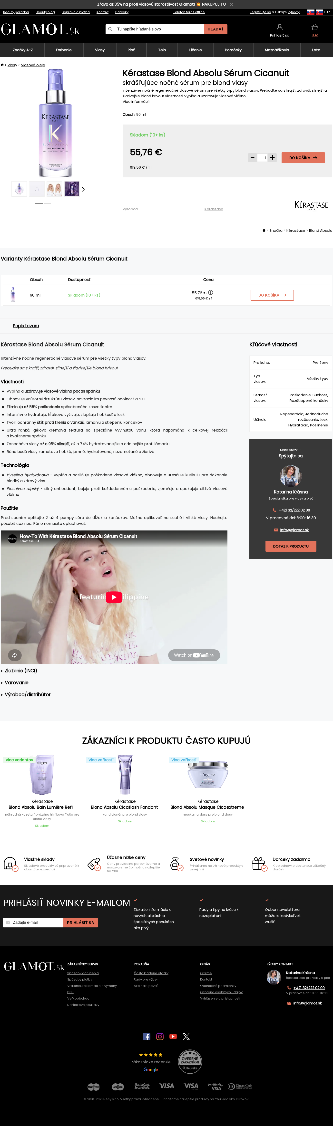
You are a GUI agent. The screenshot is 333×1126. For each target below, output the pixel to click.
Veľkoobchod (78, 998)
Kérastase (214, 209)
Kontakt (102, 12)
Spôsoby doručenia (83, 973)
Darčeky (121, 12)
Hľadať (216, 29)
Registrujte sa (260, 12)
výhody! (294, 12)
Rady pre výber (146, 979)
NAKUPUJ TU (214, 4)
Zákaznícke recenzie (151, 1062)
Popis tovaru (26, 326)
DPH (70, 992)
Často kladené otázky (151, 973)
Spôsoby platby (79, 979)
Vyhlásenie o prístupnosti (220, 998)
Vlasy (12, 64)
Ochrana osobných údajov (221, 992)
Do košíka (299, 158)
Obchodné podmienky (218, 985)
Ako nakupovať (146, 985)
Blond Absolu (320, 230)
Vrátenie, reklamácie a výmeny (92, 985)
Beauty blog (45, 12)
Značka (276, 230)
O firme (206, 973)
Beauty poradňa (16, 12)
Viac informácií (136, 101)
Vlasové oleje (33, 64)
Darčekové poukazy (83, 1004)
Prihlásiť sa (80, 923)
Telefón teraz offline (189, 12)
